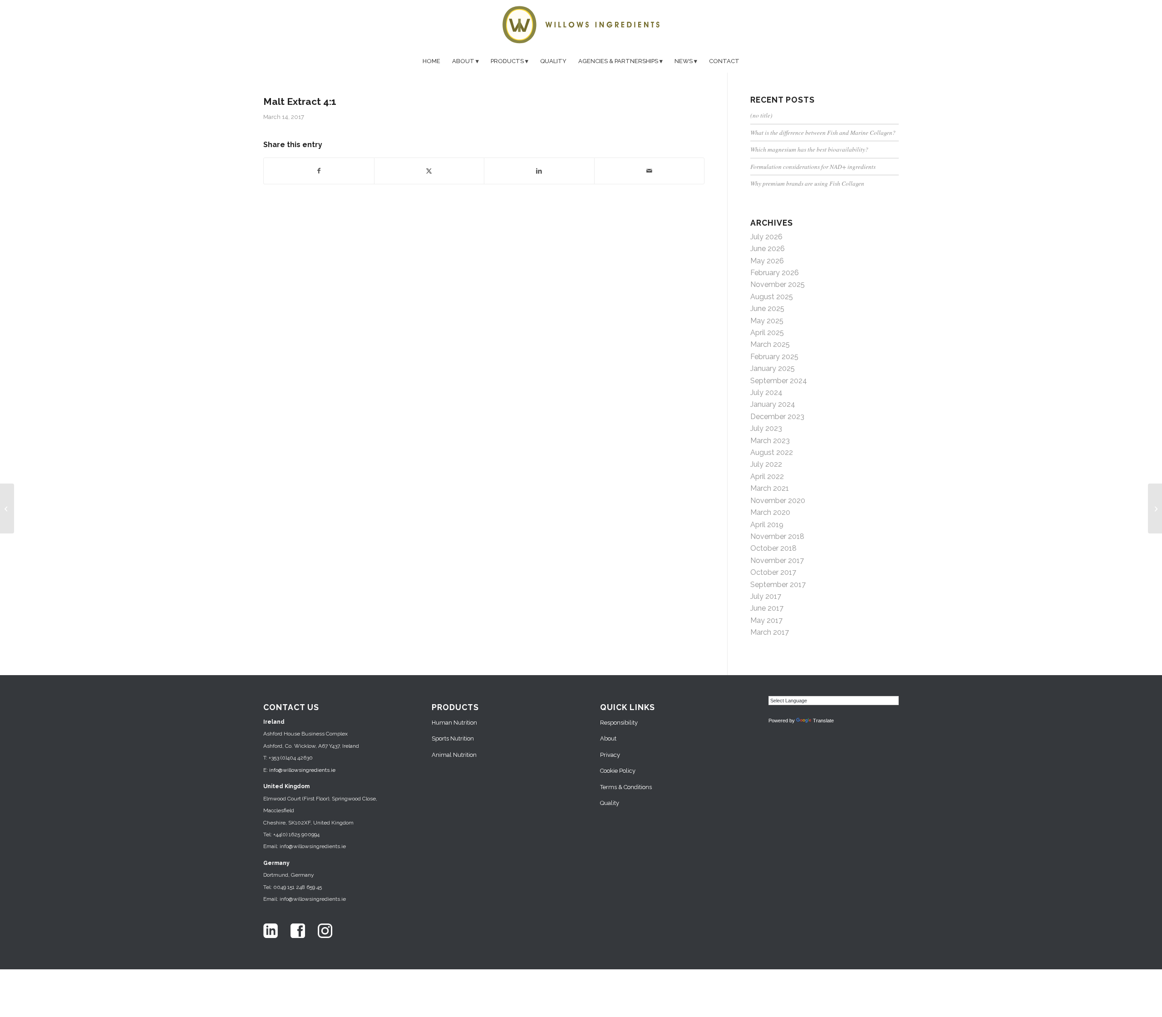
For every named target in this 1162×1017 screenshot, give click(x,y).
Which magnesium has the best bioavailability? (809, 149)
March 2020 (770, 512)
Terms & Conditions (626, 787)
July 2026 (766, 236)
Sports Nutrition (453, 738)
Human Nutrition (454, 722)
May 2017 (766, 620)
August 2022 (771, 452)
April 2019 (766, 524)
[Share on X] (429, 170)
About (608, 738)
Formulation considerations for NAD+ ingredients (813, 166)
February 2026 (774, 272)
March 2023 (770, 440)
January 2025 (772, 368)
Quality (609, 803)
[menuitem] (431, 61)
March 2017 (769, 632)
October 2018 (773, 548)
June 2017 (766, 608)
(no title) (761, 115)
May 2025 (766, 320)
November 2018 (777, 536)
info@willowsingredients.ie (302, 770)
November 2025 (777, 284)
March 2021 (769, 488)
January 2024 (772, 404)
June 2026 (767, 248)
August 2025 (771, 296)
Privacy (610, 754)
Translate (823, 720)
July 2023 (766, 428)
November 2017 (777, 560)
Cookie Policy (617, 770)
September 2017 (778, 584)
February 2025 (774, 356)
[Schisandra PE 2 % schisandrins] (7, 508)
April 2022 (767, 476)
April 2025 (767, 332)
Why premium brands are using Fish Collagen (807, 183)
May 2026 (767, 261)
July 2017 (765, 596)
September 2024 (778, 380)
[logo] (581, 25)
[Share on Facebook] (319, 170)
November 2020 (777, 500)
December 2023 (777, 416)
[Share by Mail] (649, 170)
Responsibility (619, 722)
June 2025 (767, 308)
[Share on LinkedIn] (539, 170)
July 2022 (766, 464)
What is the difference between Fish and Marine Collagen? (823, 132)
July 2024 (766, 392)
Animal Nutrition (454, 754)
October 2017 (773, 572)
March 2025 (770, 344)
